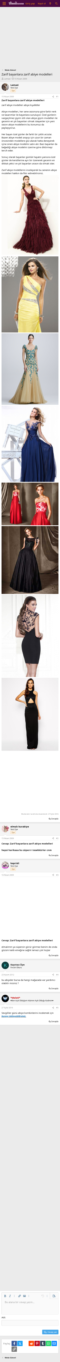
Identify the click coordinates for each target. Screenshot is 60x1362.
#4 (57, 974)
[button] (5, 1295)
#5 (57, 1007)
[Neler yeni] (50, 3)
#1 (57, 96)
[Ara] (56, 3)
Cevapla (54, 818)
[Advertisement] (30, 39)
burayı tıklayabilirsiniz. (14, 1016)
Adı (3, 1317)
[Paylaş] (53, 97)
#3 (57, 875)
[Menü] (4, 3)
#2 (57, 838)
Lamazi (7, 78)
